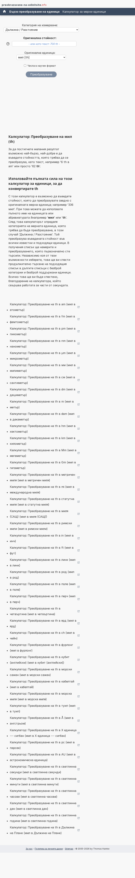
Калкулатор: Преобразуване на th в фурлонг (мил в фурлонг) (41, 647)
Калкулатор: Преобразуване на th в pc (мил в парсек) (42, 745)
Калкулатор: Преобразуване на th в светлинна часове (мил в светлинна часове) (43, 793)
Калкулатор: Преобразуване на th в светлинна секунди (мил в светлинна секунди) (43, 769)
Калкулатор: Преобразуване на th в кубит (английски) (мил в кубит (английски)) (39, 659)
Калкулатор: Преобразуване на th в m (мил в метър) (42, 404)
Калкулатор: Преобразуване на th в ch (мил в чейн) (42, 635)
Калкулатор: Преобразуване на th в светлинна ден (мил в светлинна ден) (43, 805)
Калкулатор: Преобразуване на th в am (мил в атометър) (42, 307)
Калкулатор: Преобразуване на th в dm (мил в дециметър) (42, 392)
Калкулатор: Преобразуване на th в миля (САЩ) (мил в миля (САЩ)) (39, 513)
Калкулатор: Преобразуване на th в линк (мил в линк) (42, 562)
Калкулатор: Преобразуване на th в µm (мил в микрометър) (43, 355)
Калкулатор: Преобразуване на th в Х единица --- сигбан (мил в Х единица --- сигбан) (43, 732)
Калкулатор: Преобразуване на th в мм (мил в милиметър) (43, 367)
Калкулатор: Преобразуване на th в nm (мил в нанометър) (43, 343)
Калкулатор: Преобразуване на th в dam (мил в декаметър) (42, 416)
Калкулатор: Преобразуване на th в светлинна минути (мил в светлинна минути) (43, 781)
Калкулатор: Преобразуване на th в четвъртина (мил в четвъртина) (35, 611)
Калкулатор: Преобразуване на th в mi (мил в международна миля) (42, 489)
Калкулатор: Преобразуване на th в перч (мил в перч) (42, 599)
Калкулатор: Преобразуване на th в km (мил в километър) (42, 440)
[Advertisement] (41, 107)
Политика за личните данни (49, 848)
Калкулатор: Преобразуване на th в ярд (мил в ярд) (43, 623)
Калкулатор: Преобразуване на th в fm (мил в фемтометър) (42, 319)
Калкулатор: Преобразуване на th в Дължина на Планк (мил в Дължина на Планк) (42, 830)
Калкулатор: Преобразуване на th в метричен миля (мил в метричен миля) (42, 477)
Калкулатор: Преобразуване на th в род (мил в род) (42, 574)
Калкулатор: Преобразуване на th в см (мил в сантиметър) (42, 380)
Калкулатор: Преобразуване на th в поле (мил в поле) (42, 586)
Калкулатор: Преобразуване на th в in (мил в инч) (42, 538)
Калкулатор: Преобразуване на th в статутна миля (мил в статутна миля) (42, 501)
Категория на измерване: (40, 25)
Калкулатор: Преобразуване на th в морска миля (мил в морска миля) (41, 696)
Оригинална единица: (39, 53)
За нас (29, 848)
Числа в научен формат (42, 65)
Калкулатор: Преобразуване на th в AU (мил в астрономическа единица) (43, 757)
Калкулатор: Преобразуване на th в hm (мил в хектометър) (43, 428)
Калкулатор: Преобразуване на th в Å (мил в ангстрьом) (41, 720)
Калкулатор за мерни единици (84, 11)
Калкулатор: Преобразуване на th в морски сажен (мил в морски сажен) (41, 672)
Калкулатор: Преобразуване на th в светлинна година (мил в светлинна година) (43, 818)
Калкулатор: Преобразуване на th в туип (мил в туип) (42, 708)
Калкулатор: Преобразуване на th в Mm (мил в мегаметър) (43, 453)
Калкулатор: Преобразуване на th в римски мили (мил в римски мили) (41, 526)
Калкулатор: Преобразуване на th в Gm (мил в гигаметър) (43, 465)
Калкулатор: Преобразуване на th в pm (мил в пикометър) (43, 331)
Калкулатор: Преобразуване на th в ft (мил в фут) (42, 550)
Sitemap (69, 848)
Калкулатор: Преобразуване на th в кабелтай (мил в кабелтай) (42, 684)
